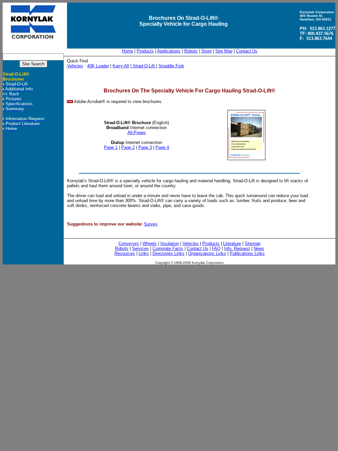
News (259, 248)
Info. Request (237, 248)
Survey (150, 224)
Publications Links (247, 253)
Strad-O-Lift (143, 65)
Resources (125, 253)
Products (145, 51)
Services (140, 248)
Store (206, 51)
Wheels (150, 243)
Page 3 (145, 147)
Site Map (223, 51)
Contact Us (246, 51)
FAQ (216, 248)
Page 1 (111, 147)
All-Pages (136, 132)
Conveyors (128, 243)
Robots (191, 51)
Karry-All (121, 65)
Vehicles (75, 65)
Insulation (169, 243)
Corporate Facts (167, 248)
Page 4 (162, 147)
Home (127, 51)
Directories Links (168, 253)
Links (144, 253)
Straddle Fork (171, 65)
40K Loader (98, 65)
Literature (232, 243)
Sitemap (252, 243)
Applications (169, 51)
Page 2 (128, 147)
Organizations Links (207, 253)
